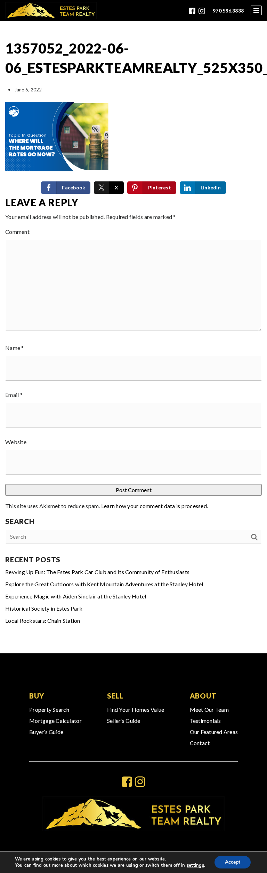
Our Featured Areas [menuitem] (214, 731)
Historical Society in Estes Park (43, 608)
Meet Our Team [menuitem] (209, 709)
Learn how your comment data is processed (154, 506)
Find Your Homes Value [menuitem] (135, 709)
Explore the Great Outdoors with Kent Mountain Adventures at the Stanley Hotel (104, 584)
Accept (232, 862)
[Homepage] (51, 10)
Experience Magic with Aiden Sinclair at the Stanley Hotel (75, 596)
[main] (133, 337)
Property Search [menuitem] (49, 709)
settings (195, 865)
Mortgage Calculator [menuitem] (55, 720)
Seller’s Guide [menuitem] (123, 720)
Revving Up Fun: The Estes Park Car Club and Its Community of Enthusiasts (97, 572)
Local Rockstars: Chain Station (42, 620)
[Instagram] (202, 10)
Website (15, 442)
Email (14, 394)
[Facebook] (192, 10)
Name (14, 347)
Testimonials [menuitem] (205, 720)
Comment (17, 231)
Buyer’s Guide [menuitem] (46, 731)
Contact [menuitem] (200, 743)
